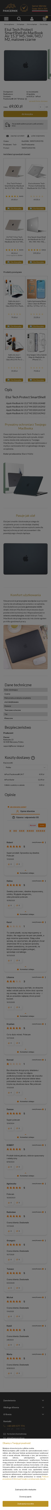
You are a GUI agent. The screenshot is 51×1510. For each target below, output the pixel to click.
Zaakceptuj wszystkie (25, 1504)
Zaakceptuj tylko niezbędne (25, 1490)
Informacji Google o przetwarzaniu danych (29, 1479)
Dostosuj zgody (25, 1497)
